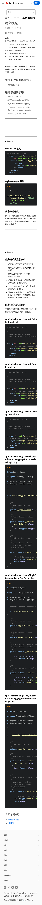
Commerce (16, 18)
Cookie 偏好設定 (25, 896)
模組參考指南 (13, 819)
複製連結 (19, 33)
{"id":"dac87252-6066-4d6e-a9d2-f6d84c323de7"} (20, 41)
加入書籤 (10, 33)
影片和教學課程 (29, 18)
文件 (7, 18)
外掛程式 (11, 823)
